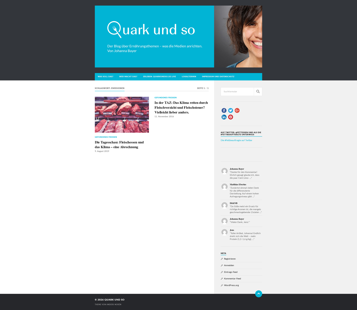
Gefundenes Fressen (106, 137)
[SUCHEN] (258, 91)
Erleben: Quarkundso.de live (159, 77)
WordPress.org (231, 285)
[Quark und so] (178, 36)
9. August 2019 (102, 151)
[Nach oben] (258, 293)
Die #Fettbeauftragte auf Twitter (236, 140)
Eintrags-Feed (230, 272)
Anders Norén (114, 304)
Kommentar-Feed (232, 279)
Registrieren (230, 259)
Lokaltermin (189, 77)
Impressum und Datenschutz (218, 77)
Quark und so (114, 300)
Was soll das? (105, 77)
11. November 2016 (164, 117)
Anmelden (229, 265)
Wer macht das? (128, 77)
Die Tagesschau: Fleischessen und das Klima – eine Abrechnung (119, 144)
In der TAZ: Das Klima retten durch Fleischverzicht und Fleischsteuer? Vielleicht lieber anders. (181, 107)
